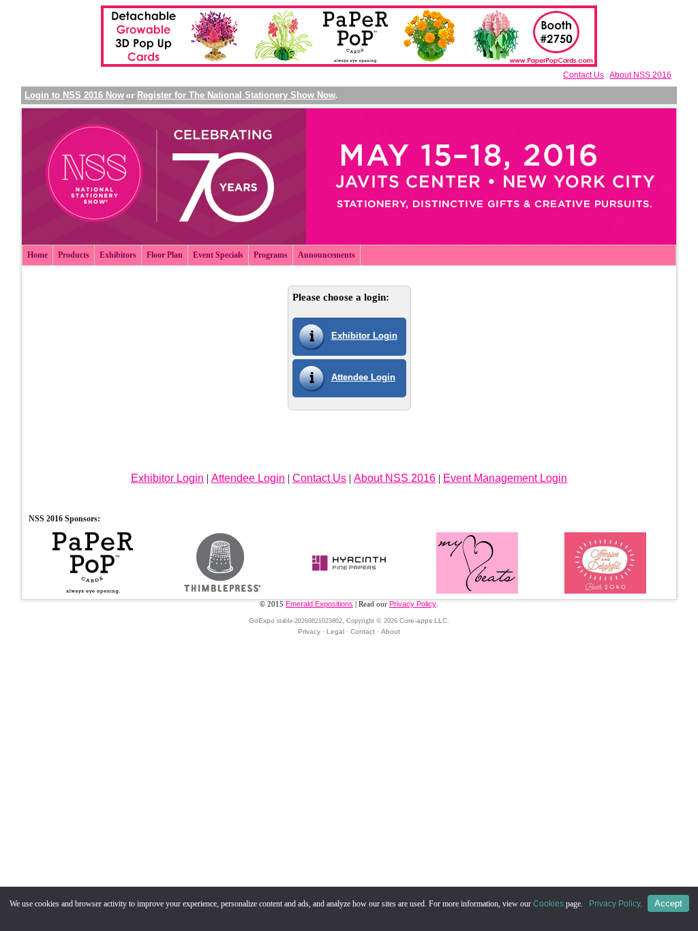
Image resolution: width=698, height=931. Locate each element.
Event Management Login (505, 478)
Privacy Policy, (616, 904)
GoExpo (262, 620)
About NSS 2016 (640, 75)
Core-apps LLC (423, 620)
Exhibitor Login (364, 336)
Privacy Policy (412, 604)
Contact (362, 631)
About (390, 631)
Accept (668, 903)
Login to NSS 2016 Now (74, 95)
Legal (335, 631)
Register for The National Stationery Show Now (236, 95)
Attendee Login (363, 377)
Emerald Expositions (319, 604)
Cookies (548, 904)
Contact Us (583, 75)
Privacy (309, 631)
